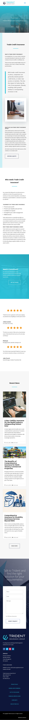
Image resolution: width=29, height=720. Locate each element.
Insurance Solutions (7, 655)
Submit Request (13, 621)
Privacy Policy (14, 684)
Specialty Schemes (6, 657)
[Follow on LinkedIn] (13, 649)
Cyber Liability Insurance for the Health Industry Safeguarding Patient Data (14, 418)
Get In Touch (14, 282)
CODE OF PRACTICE (14, 704)
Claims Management (7, 659)
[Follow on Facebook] (4, 649)
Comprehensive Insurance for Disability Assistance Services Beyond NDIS (14, 514)
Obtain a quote (11, 156)
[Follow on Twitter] (7, 649)
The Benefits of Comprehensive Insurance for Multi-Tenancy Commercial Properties (14, 466)
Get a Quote (5, 661)
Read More (14, 546)
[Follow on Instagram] (10, 649)
